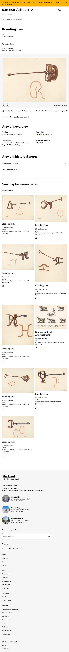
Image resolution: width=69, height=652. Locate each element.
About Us (5, 558)
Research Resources (9, 170)
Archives (5, 627)
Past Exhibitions (7, 630)
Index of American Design (44, 134)
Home (4, 19)
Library (4, 623)
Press (3, 562)
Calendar (5, 577)
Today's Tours (6, 581)
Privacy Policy (5, 648)
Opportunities (6, 600)
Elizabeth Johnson (7, 48)
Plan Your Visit (6, 574)
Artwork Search (7, 613)
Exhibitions (5, 588)
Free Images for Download (10, 609)
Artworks (9, 19)
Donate (4, 597)
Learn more (10, 4)
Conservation (6, 620)
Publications (6, 634)
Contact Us (5, 565)
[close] (66, 2)
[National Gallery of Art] (34, 478)
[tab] (8, 190)
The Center (5, 616)
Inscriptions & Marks (10, 164)
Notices (4, 645)
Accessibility (6, 585)
